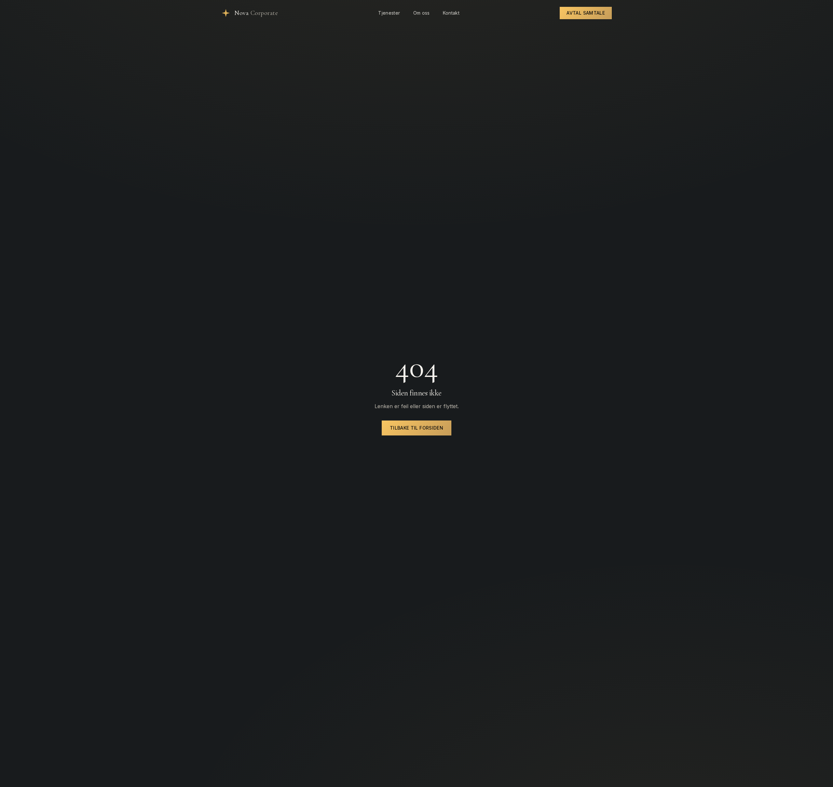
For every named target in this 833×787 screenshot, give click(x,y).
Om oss (421, 13)
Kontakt (451, 13)
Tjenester (389, 13)
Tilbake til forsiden (416, 428)
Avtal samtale (586, 13)
